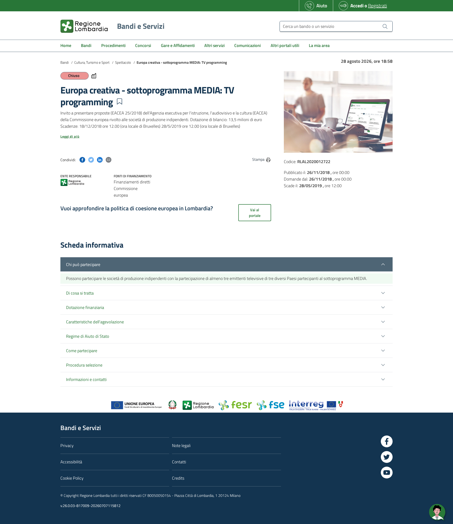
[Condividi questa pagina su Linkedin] (100, 159)
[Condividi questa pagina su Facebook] (82, 159)
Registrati (377, 5)
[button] (119, 101)
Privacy (67, 445)
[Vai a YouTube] (387, 472)
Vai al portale (254, 212)
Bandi (64, 62)
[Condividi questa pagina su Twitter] (91, 159)
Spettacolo (123, 62)
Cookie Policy (72, 478)
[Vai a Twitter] (387, 457)
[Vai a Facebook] (387, 441)
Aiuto (321, 5)
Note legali (181, 445)
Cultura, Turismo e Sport (91, 62)
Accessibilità (71, 462)
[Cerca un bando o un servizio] (385, 26)
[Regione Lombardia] (72, 183)
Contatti (179, 462)
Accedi (357, 5)
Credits (178, 478)
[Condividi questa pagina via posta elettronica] (108, 159)
